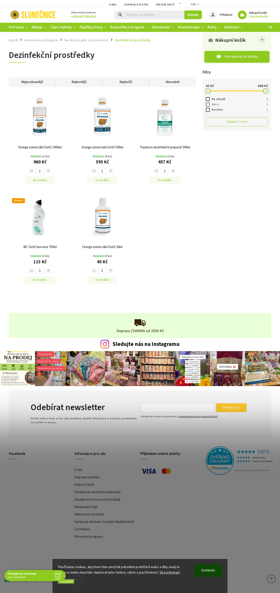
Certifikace (82, 529)
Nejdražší (125, 82)
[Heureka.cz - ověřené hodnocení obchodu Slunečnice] (237, 461)
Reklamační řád (85, 507)
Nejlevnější (79, 82)
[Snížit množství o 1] (31, 171)
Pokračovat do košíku (241, 56)
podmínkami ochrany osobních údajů (197, 416)
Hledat (193, 15)
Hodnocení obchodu (89, 514)
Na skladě (240, 99)
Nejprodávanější (32, 82)
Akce (240, 104)
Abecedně (173, 82)
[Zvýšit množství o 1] (48, 171)
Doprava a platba (136, 5)
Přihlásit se (231, 407)
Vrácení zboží (165, 5)
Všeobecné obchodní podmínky (97, 492)
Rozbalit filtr (237, 122)
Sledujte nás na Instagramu (146, 344)
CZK (193, 4)
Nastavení (66, 581)
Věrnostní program (88, 536)
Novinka (240, 110)
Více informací (169, 572)
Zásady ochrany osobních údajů (97, 499)
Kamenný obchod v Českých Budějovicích (104, 521)
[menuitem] (19, 27)
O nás (113, 5)
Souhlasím (208, 570)
